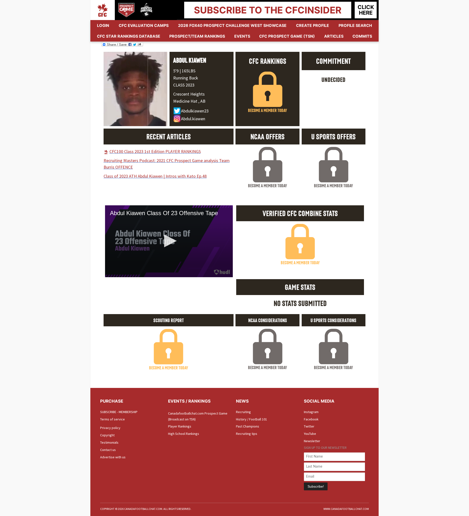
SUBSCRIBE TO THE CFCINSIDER (267, 10)
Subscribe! (316, 486)
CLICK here (366, 10)
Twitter (309, 426)
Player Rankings (179, 426)
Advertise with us (113, 457)
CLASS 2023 (183, 85)
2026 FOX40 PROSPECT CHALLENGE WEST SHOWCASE (232, 25)
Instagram (311, 412)
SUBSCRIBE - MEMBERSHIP (119, 412)
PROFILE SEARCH (355, 25)
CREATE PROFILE (312, 25)
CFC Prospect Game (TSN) (287, 36)
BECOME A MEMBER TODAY (267, 110)
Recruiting (243, 412)
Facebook (311, 419)
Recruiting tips (246, 433)
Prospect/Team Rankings (197, 36)
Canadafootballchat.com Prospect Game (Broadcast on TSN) (197, 416)
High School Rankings (183, 433)
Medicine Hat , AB (189, 101)
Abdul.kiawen (193, 118)
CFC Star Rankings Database (128, 36)
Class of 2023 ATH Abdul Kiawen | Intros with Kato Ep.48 (155, 176)
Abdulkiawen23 (195, 111)
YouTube (310, 433)
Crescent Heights (189, 94)
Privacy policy (110, 428)
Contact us (108, 450)
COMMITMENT (333, 61)
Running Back (185, 78)
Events (242, 36)
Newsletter (312, 441)
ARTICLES (333, 36)
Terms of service (112, 419)
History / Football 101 (251, 419)
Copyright (107, 435)
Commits (362, 36)
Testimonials (109, 442)
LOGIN (103, 25)
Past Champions (247, 426)
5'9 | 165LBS (184, 71)
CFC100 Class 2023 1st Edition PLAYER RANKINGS (155, 151)
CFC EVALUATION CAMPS (144, 25)
